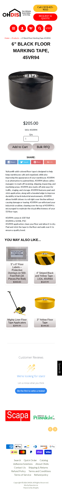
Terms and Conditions (39, 471)
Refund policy (41, 474)
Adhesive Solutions (23, 463)
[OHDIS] (16, 12)
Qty (31, 134)
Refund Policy (18, 471)
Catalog (44, 460)
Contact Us (20, 467)
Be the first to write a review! (31, 390)
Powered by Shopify (31, 488)
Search (17, 460)
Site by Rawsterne (31, 485)
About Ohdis (42, 463)
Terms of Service (22, 474)
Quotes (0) (59, 368)
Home (7, 38)
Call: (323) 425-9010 (45, 8)
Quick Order (30, 460)
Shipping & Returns (38, 467)
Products (15, 38)
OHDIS (29, 483)
